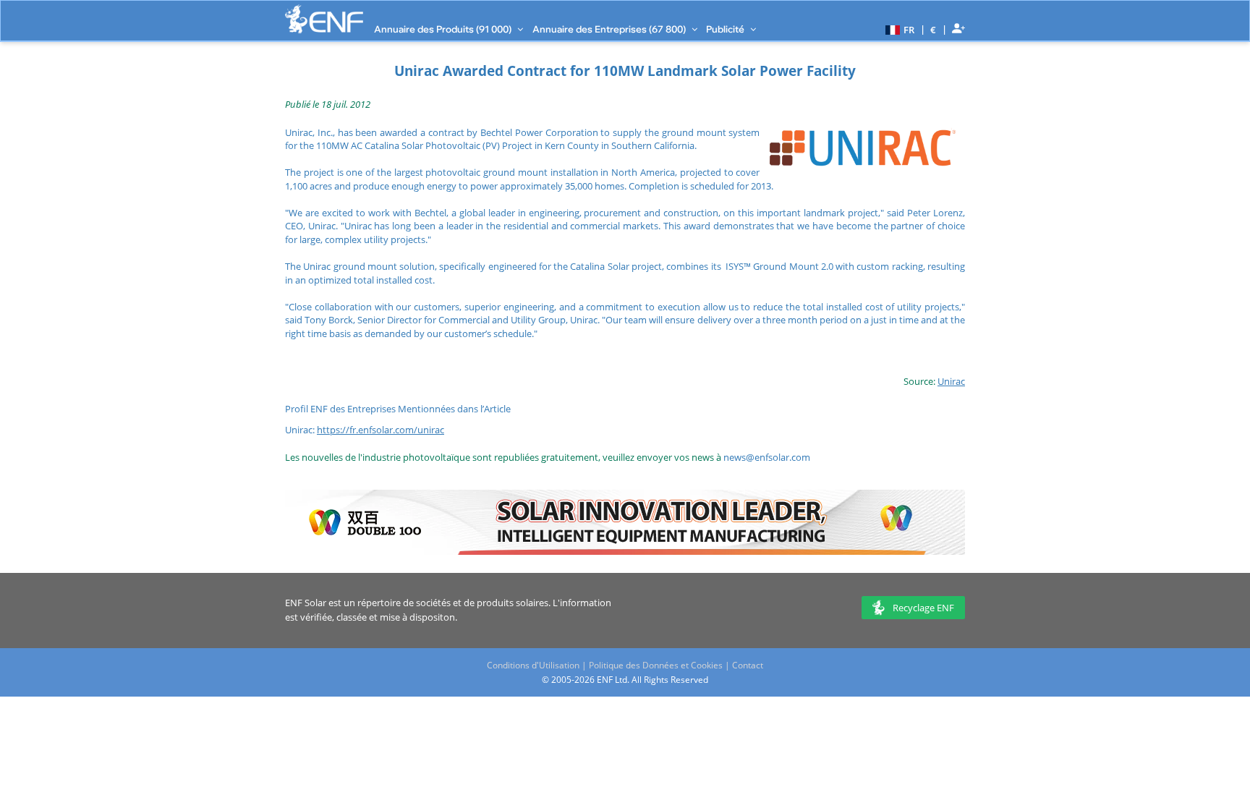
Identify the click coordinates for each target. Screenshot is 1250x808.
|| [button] (933, 29)
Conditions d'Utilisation (533, 665)
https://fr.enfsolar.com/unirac (380, 429)
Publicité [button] (726, 29)
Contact (747, 665)
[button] (898, 29)
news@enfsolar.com (766, 457)
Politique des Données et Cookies (656, 665)
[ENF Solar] (324, 19)
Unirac (951, 381)
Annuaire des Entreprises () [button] (610, 29)
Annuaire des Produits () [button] (444, 29)
